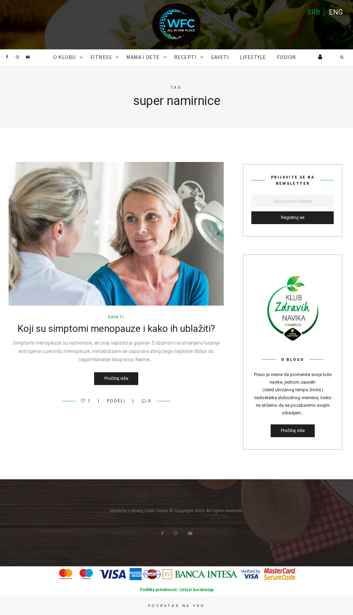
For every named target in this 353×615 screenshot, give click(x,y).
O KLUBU (64, 57)
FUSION (286, 57)
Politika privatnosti (158, 589)
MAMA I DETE (143, 57)
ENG (336, 12)
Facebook (6, 57)
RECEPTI (185, 57)
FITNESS (101, 57)
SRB (313, 12)
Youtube (27, 57)
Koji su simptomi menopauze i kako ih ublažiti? (116, 328)
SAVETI (220, 57)
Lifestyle (253, 57)
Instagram (17, 57)
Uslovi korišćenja (196, 589)
